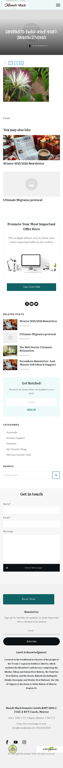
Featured (11, 443)
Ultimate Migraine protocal (31, 188)
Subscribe (32, 641)
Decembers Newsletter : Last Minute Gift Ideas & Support (38, 362)
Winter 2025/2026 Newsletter (31, 151)
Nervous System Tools (18, 454)
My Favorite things (16, 449)
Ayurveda (11, 432)
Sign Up (31, 409)
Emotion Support (15, 437)
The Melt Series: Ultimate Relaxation (36, 348)
